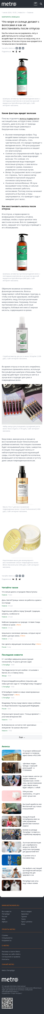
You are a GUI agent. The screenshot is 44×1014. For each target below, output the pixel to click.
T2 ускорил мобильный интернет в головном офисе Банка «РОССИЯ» (32, 753)
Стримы (5, 935)
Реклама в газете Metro (11, 951)
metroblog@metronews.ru (10, 991)
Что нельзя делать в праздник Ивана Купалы (19, 592)
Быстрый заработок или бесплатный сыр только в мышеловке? (32, 806)
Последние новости (12, 654)
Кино (23, 924)
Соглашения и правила (11, 957)
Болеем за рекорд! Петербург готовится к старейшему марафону (32, 832)
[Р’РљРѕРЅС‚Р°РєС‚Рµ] (13, 51)
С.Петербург (6, 665)
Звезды (4, 676)
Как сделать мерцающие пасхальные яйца (18, 644)
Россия (4, 647)
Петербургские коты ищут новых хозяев (30, 882)
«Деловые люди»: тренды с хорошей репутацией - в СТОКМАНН (30, 766)
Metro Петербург (8, 970)
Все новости (6, 911)
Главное (30, 12)
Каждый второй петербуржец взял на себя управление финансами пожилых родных (31, 821)
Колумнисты (6, 940)
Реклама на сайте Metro (11, 954)
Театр (23, 919)
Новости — (22, 12)
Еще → (22, 737)
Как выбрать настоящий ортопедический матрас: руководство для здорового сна (32, 871)
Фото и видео (26, 911)
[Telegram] (19, 51)
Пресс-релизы (26, 922)
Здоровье (25, 914)
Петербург (6, 914)
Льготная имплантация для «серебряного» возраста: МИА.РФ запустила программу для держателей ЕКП (32, 847)
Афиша (4, 922)
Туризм (24, 916)
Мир (3, 919)
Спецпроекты (7, 938)
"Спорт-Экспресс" (16, 993)
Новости (4, 720)
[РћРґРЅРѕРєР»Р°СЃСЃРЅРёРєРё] (16, 51)
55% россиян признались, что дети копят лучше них (31, 793)
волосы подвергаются (29, 118)
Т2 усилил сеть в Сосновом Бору (29, 857)
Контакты (5, 959)
